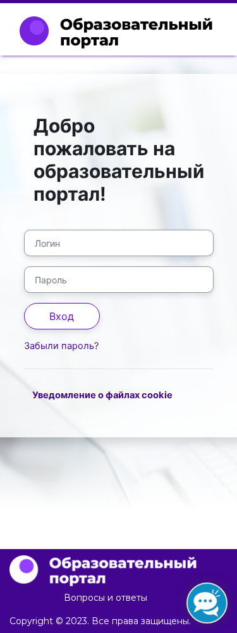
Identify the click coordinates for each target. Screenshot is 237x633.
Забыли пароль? (61, 346)
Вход (61, 316)
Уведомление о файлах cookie (102, 395)
